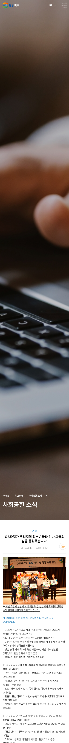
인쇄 (62, 546)
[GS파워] (11, 5)
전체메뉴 (64, 5)
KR (51, 5)
